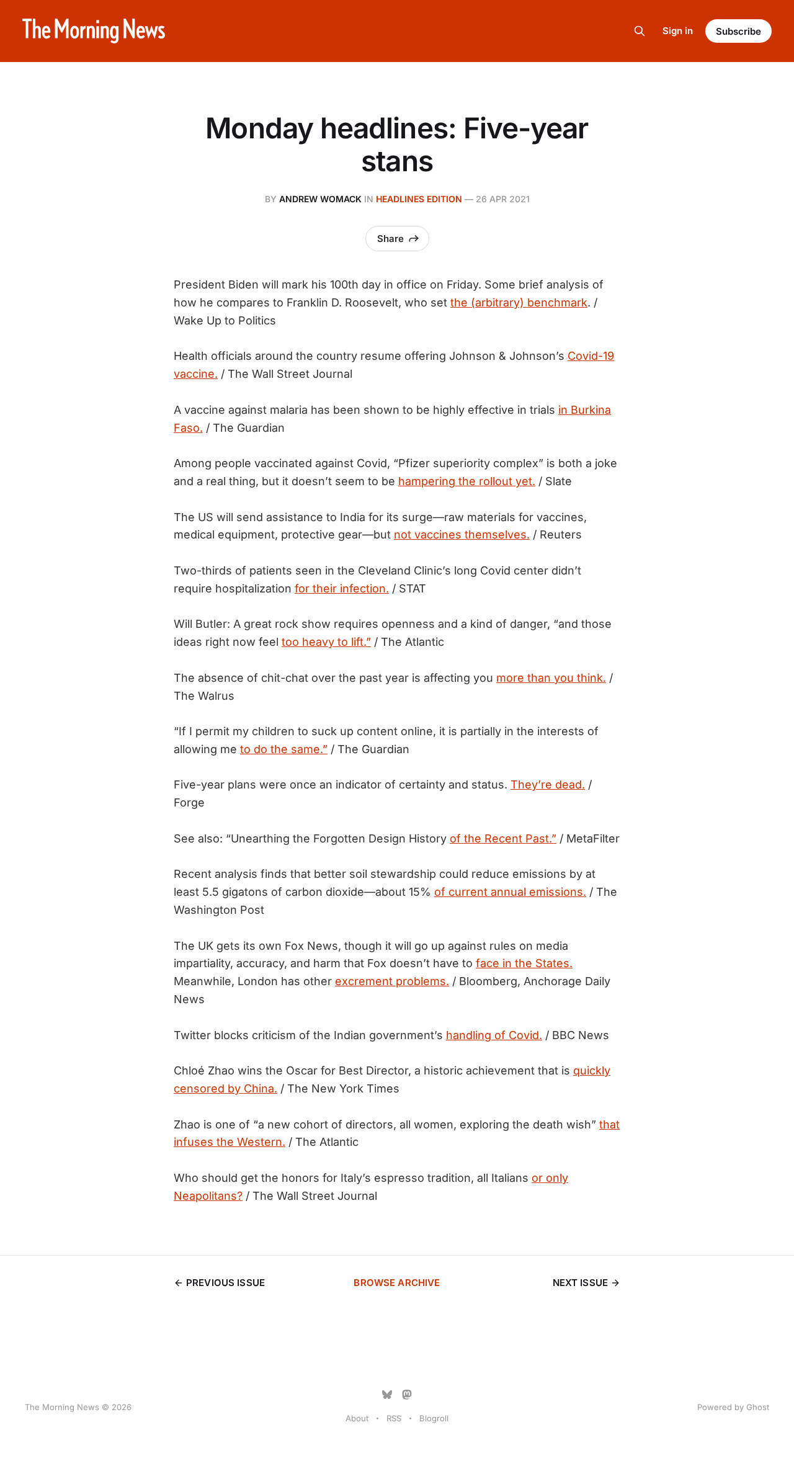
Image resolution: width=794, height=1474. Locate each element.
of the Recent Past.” (503, 838)
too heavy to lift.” (326, 641)
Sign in (677, 31)
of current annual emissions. (510, 891)
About (357, 1418)
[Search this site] (639, 31)
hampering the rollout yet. (466, 481)
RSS (393, 1418)
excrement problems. (392, 981)
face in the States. (524, 963)
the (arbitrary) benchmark (518, 302)
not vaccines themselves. (462, 534)
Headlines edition (419, 199)
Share (390, 238)
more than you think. (551, 677)
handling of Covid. (494, 1035)
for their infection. (342, 588)
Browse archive (397, 1283)
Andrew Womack (320, 199)
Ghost (757, 1407)
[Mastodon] (407, 1395)
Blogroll (433, 1418)
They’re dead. (548, 784)
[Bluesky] (387, 1395)
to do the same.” (284, 749)
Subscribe (738, 31)
